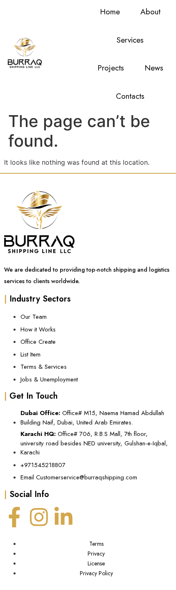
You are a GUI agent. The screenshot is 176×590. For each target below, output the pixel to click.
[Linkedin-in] (63, 517)
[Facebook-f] (14, 517)
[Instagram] (39, 517)
